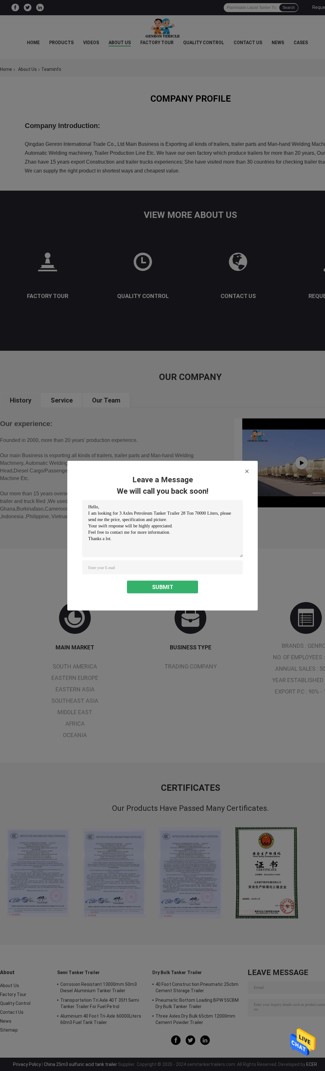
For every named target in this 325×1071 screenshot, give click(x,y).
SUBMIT (162, 586)
